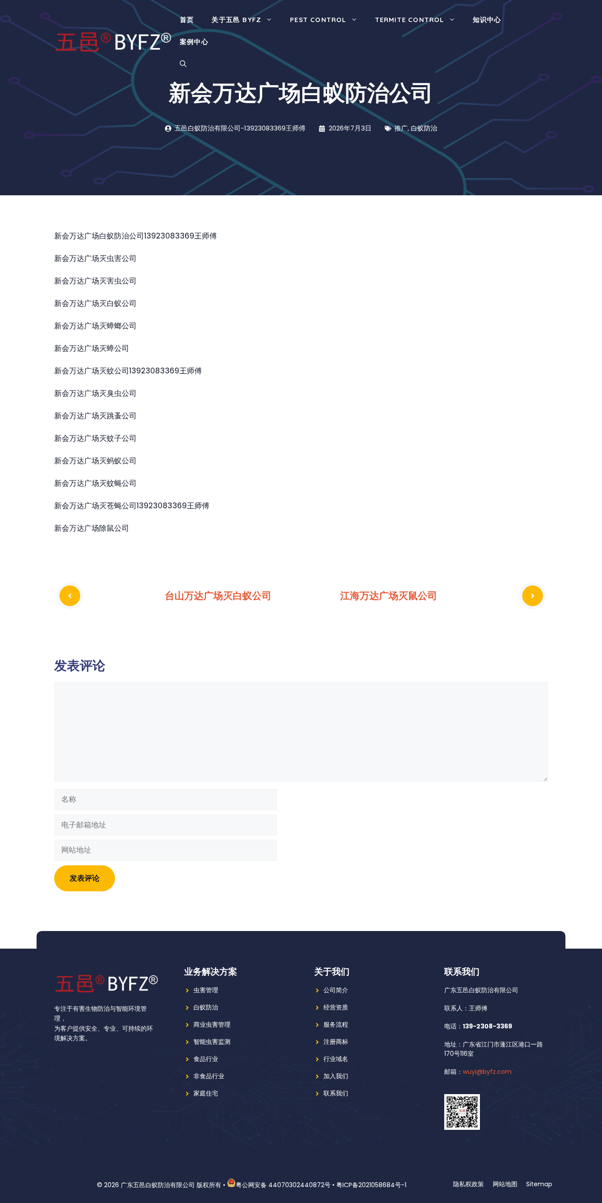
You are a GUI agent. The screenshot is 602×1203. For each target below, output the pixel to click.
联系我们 (335, 1093)
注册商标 (335, 1041)
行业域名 (335, 1058)
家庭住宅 (205, 1093)
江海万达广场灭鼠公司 (388, 595)
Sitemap (539, 1184)
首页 (187, 19)
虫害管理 (205, 990)
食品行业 (205, 1058)
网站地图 (505, 1184)
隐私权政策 (468, 1184)
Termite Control (409, 19)
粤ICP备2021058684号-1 (371, 1185)
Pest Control (318, 19)
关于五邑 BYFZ (236, 19)
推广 (401, 128)
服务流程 (335, 1024)
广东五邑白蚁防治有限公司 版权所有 (171, 1185)
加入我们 (335, 1076)
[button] (183, 64)
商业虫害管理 (211, 1024)
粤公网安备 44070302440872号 (283, 1185)
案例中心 (194, 41)
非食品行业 (208, 1076)
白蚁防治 (424, 128)
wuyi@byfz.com (487, 1071)
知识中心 (487, 19)
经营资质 (335, 1007)
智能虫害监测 (211, 1041)
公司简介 (335, 990)
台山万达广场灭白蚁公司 (218, 595)
